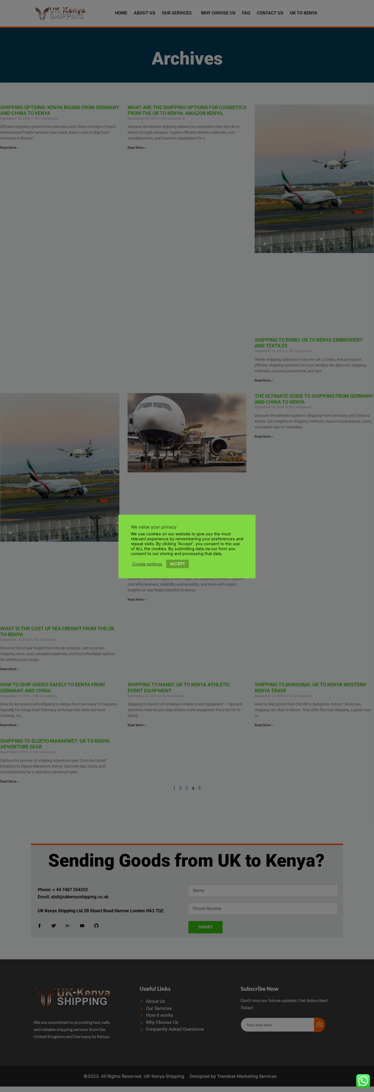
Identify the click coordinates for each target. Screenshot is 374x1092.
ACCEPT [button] (177, 563)
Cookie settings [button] (147, 564)
